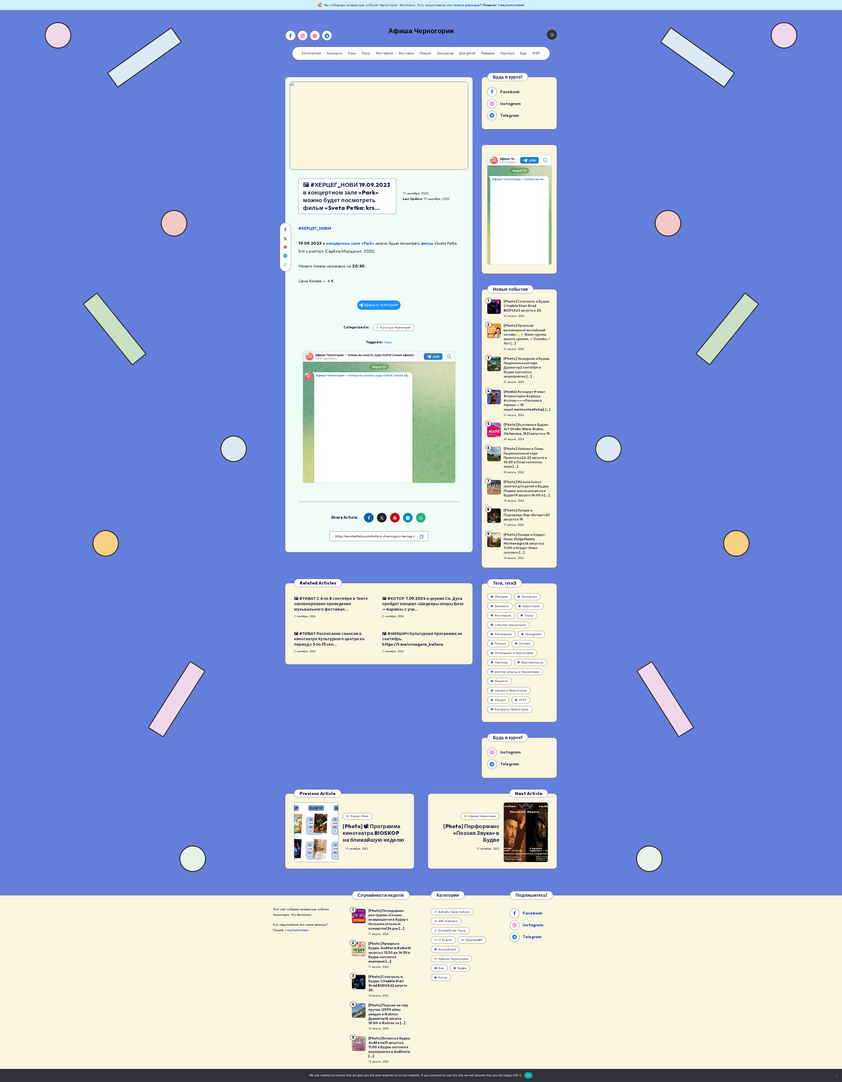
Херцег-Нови (359, 816)
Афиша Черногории (482, 816)
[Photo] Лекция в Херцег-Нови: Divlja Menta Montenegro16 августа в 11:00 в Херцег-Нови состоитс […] (525, 543)
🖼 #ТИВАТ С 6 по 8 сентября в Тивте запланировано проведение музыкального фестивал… (331, 604)
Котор (442, 977)
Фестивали (384, 53)
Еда (523, 53)
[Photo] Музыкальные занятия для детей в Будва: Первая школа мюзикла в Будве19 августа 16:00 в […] (527, 488)
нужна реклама (466, 5)
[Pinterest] (315, 35)
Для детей (467, 53)
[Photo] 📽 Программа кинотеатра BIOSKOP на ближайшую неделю (373, 833)
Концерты (334, 53)
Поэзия (500, 643)
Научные (507, 53)
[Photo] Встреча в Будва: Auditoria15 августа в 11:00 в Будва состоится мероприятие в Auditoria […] (389, 1047)
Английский (447, 949)
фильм (427, 243)
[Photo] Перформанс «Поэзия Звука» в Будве (471, 833)
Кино (351, 53)
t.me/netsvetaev (511, 5)
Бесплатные (311, 53)
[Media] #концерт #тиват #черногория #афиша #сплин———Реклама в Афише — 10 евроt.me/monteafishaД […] (527, 401)
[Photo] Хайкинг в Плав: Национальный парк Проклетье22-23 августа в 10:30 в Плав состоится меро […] (525, 458)
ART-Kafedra (448, 921)
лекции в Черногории (511, 690)
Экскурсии (445, 53)
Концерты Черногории (512, 709)
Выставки (406, 53)
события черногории (510, 625)
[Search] (552, 35)
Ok (528, 1075)
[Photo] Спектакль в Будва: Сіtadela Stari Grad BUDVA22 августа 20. (387, 983)
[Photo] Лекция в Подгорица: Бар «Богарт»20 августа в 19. (527, 514)
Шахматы (502, 606)
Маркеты (501, 681)
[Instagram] (303, 35)
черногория (531, 606)
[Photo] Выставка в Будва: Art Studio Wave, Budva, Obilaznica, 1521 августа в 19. (527, 429)
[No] (836, 1075)
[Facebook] (290, 35)
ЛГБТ (536, 53)
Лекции (425, 53)
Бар (441, 968)
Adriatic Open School (454, 912)
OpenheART (474, 940)
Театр (365, 53)
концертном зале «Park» (350, 243)
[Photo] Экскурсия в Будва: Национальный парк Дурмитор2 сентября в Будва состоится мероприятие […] (527, 367)
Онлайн (525, 643)
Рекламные (503, 634)
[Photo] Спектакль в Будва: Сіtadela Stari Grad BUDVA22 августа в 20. (527, 305)
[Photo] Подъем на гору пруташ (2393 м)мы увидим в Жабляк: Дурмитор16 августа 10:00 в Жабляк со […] (388, 1014)
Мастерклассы (532, 662)
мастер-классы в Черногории (517, 672)
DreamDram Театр (452, 930)
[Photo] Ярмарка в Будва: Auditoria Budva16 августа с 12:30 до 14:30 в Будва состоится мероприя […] (389, 952)
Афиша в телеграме (381, 305)
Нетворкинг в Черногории (514, 653)
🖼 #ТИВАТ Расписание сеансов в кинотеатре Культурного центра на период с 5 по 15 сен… (329, 639)
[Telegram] (327, 35)
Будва (462, 968)
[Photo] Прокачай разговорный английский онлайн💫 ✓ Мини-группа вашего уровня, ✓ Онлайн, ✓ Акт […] (527, 334)
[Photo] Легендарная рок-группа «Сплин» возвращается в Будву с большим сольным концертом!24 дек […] (388, 919)
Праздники (533, 634)
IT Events (445, 940)
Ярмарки (487, 53)
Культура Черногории (395, 327)
